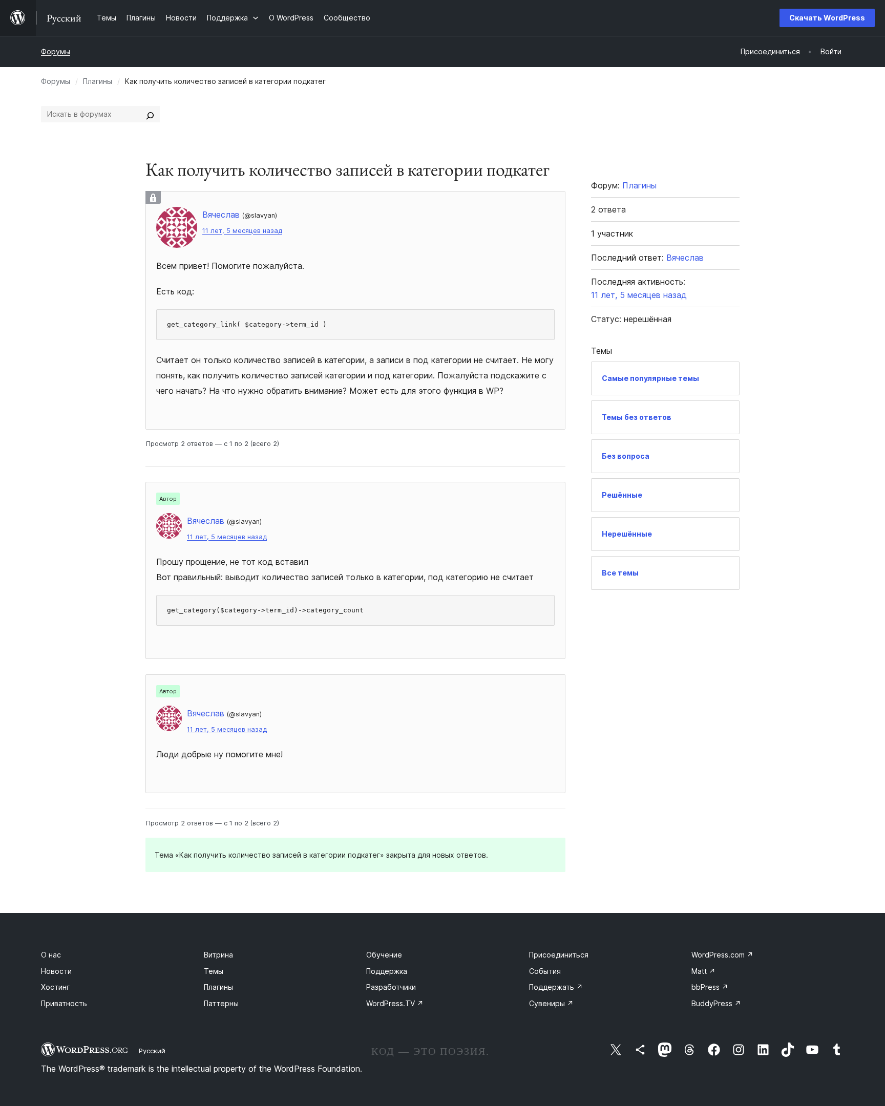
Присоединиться (558, 954)
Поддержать (556, 987)
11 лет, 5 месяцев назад (242, 231)
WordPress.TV (395, 1003)
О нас (51, 954)
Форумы (55, 51)
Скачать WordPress (827, 17)
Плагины (97, 81)
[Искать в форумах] (150, 114)
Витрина (218, 954)
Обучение (384, 954)
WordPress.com (722, 954)
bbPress (709, 987)
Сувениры (551, 1003)
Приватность (64, 1003)
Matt (703, 971)
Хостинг (55, 987)
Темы (213, 971)
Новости (56, 971)
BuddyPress (716, 1003)
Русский (152, 1051)
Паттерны (221, 1003)
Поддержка (386, 971)
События (545, 971)
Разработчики (391, 987)
